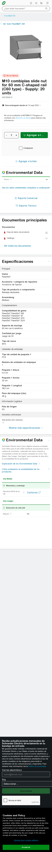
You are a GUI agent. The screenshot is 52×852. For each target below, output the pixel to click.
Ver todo (14, 24)
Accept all (26, 847)
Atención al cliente (23, 118)
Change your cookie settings (26, 840)
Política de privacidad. (37, 766)
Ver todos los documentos (17, 245)
